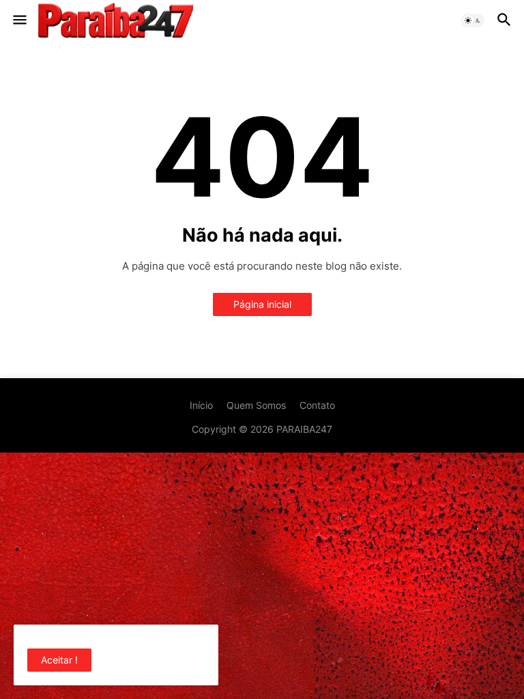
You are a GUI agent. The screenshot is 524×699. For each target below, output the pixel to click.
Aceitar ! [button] (59, 660)
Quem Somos (256, 405)
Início (201, 405)
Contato (317, 405)
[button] (19, 20)
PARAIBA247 (304, 429)
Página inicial (262, 304)
